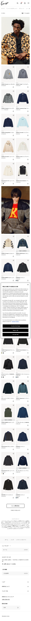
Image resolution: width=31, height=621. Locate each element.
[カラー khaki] (1, 353)
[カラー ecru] (1, 183)
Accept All (15, 334)
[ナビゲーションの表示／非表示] (28, 3)
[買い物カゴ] (25, 3)
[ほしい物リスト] (13, 67)
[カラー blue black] (16, 280)
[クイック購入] (13, 87)
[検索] (18, 3)
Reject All (15, 330)
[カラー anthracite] (1, 377)
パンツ (23, 527)
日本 (5, 607)
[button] (15, 550)
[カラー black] (3, 183)
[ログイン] (21, 3)
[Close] (28, 284)
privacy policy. (15, 321)
